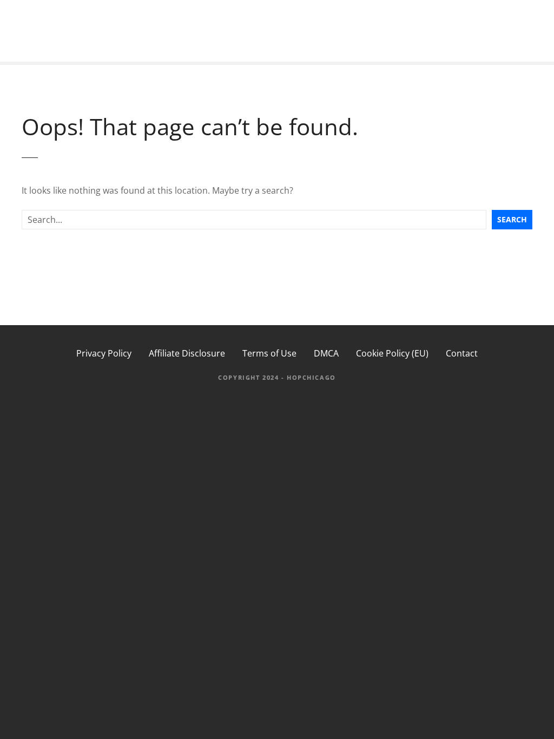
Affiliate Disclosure (187, 353)
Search (512, 219)
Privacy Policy (103, 353)
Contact (462, 353)
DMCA (326, 353)
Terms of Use (269, 353)
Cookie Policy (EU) (392, 353)
